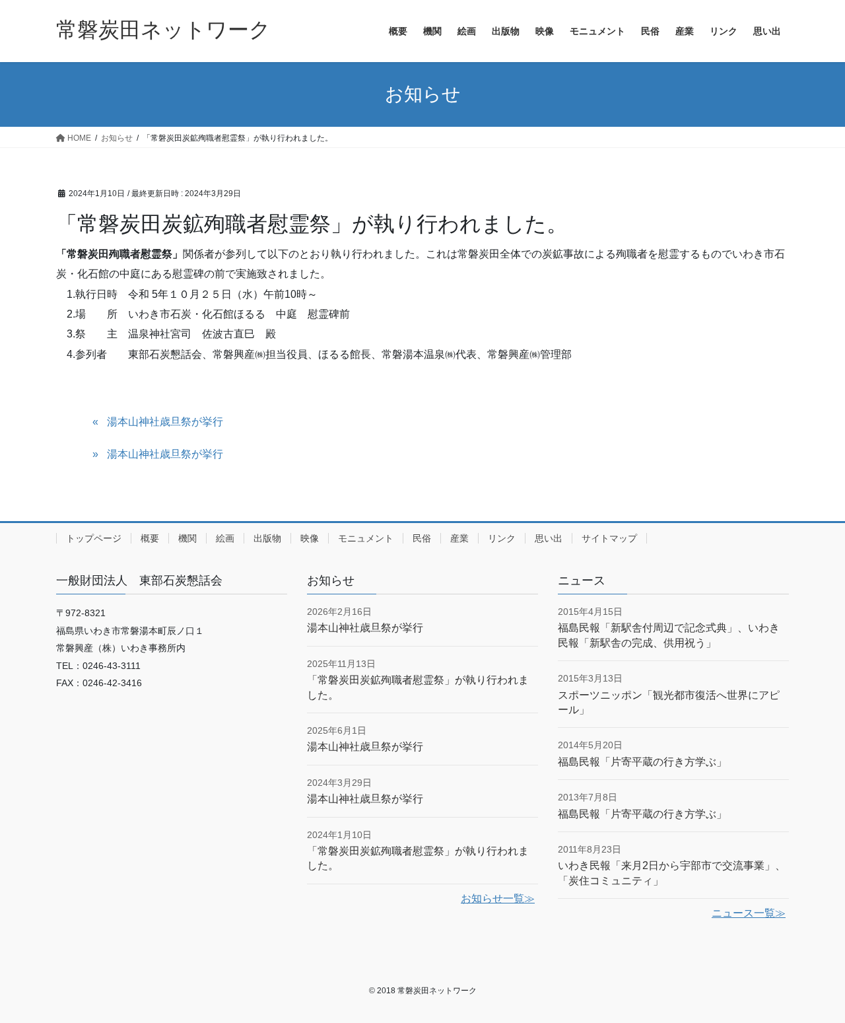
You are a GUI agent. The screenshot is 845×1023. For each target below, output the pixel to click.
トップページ (93, 538)
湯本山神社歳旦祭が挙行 (165, 421)
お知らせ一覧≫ (498, 898)
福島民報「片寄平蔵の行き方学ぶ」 (642, 761)
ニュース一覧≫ (749, 913)
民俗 (422, 538)
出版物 (267, 538)
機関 (187, 538)
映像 (309, 538)
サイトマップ (609, 538)
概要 (150, 538)
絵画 (225, 538)
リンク (502, 538)
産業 (459, 538)
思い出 (548, 538)
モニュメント (365, 538)
